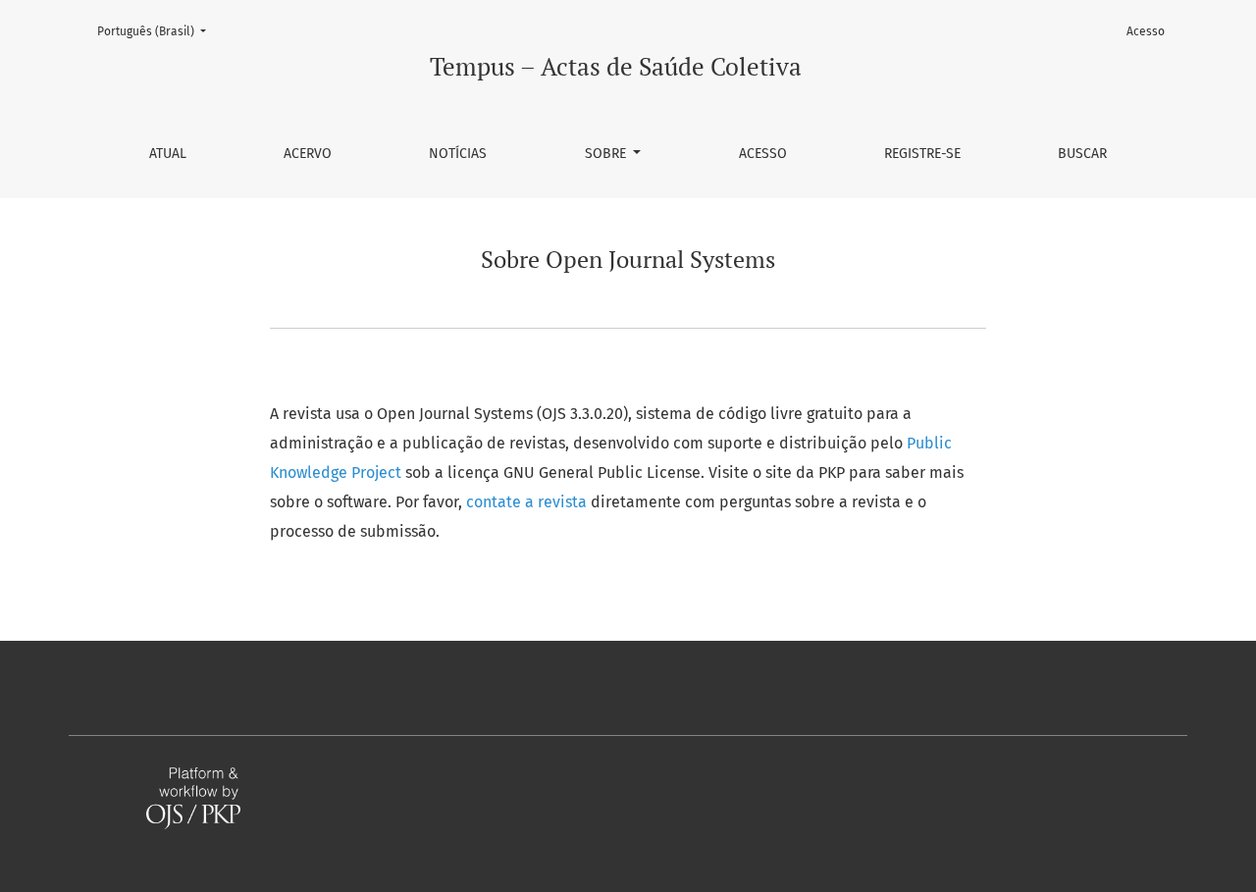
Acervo (308, 153)
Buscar (1082, 153)
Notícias (458, 153)
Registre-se (922, 153)
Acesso (763, 153)
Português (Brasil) (157, 31)
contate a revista (528, 502)
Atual (167, 153)
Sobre (607, 153)
